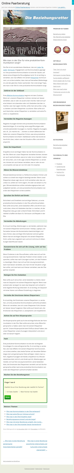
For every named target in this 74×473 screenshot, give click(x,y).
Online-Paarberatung (22, 7)
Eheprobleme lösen (60, 40)
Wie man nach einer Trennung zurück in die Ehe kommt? (61, 92)
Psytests (59, 164)
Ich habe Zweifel (12, 392)
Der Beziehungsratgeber (61, 37)
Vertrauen (11, 70)
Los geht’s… (62, 7)
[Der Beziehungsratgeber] (62, 132)
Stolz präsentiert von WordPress (11, 461)
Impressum (46, 469)
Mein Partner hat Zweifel (29, 392)
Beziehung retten (59, 34)
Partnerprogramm (29, 469)
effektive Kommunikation (15, 95)
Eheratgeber (34, 429)
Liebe (39, 67)
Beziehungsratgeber (60, 145)
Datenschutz (38, 469)
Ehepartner (35, 78)
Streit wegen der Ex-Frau (62, 81)
